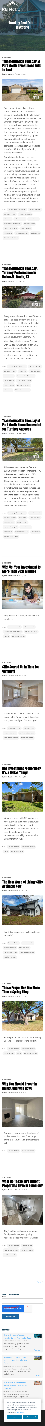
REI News (6, 636)
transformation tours (21, 233)
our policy (20, 1412)
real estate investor (10, 214)
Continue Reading (14, 248)
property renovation (35, 209)
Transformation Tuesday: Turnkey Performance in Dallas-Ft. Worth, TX (20, 272)
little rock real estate (31, 631)
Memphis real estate (14, 627)
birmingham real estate (11, 738)
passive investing (29, 224)
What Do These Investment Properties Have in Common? (22, 1183)
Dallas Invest (7, 219)
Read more (38, 1350)
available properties (18, 636)
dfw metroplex (8, 233)
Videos (6, 851)
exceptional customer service (13, 631)
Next (39, 1282)
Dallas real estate (20, 219)
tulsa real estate (24, 948)
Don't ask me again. (30, 1417)
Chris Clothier (8, 74)
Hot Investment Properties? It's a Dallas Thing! (21, 770)
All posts (19, 1283)
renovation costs (33, 219)
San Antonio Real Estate (26, 733)
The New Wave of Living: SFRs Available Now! (22, 884)
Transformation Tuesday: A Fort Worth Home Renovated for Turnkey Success (21, 425)
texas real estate (9, 1053)
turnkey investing (26, 228)
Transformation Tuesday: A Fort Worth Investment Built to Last (21, 65)
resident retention (27, 943)
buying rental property (10, 228)
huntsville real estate (10, 952)
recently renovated (27, 1250)
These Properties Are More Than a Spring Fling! (21, 989)
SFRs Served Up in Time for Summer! (20, 669)
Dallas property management (17, 209)
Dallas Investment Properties (12, 224)
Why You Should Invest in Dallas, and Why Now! (19, 1086)
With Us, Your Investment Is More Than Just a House (21, 569)
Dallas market (35, 233)
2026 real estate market (11, 238)
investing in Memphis (25, 214)
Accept (15, 1417)
